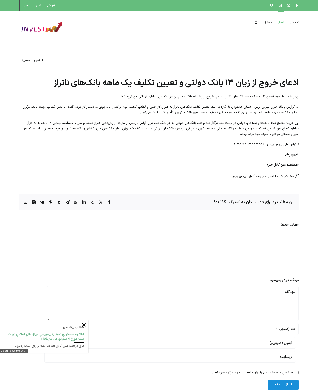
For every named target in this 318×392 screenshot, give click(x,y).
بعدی (26, 60)
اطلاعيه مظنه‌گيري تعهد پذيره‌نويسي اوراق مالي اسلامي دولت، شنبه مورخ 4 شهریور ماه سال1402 (45, 336)
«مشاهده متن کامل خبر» (283, 164)
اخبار (271, 176)
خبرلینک (261, 176)
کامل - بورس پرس (243, 176)
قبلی (37, 60)
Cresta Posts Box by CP (14, 351)
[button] (256, 22)
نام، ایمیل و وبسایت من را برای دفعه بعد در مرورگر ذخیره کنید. (253, 372)
